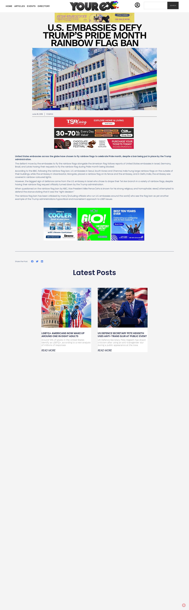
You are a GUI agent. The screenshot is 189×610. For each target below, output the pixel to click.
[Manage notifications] (184, 605)
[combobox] (155, 5)
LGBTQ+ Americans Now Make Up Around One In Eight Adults (62, 335)
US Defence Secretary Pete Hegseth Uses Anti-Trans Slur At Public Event (122, 335)
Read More (48, 350)
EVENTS (31, 6)
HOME (9, 6)
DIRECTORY (44, 6)
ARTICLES (19, 6)
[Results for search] (155, 10)
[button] (32, 261)
